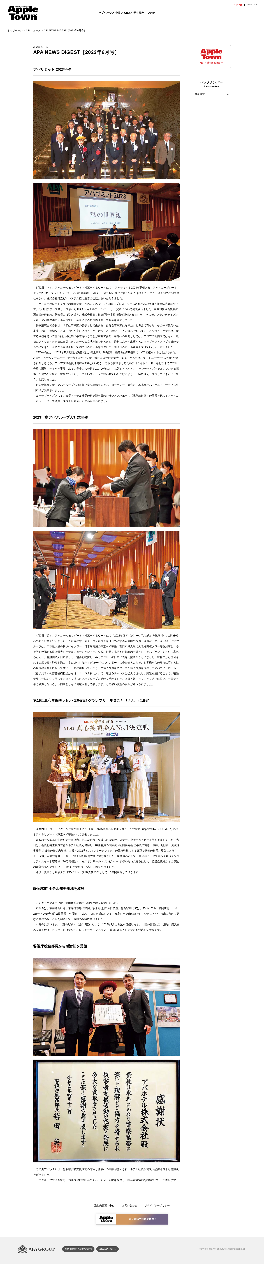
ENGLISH (252, 5)
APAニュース (33, 30)
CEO (127, 12)
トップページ (104, 12)
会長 (118, 12)
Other (151, 12)
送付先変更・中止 (104, 1205)
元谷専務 (138, 12)
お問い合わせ (129, 1205)
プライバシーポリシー (157, 1205)
